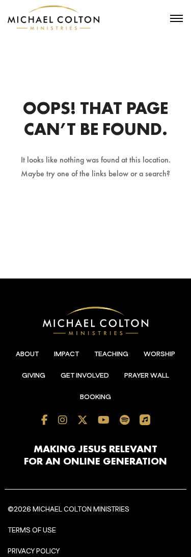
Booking (95, 397)
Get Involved (85, 375)
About (27, 354)
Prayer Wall (146, 375)
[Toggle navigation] (176, 18)
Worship (159, 354)
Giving (33, 375)
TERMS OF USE (32, 530)
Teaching (111, 354)
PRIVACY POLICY (34, 551)
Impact (66, 354)
